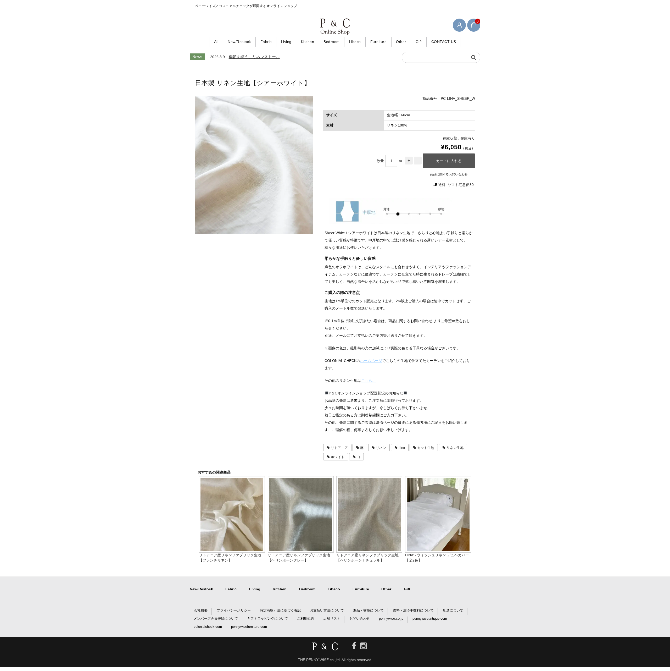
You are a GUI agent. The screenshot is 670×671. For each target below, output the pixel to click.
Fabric (266, 42)
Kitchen (307, 42)
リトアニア (339, 448)
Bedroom (331, 42)
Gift (419, 42)
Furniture (378, 42)
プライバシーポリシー (234, 610)
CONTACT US (443, 42)
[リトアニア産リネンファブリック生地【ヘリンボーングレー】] (301, 550)
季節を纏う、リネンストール (254, 56)
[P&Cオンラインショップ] (335, 26)
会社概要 (201, 610)
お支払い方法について (327, 610)
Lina (402, 448)
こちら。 (368, 380)
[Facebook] (354, 646)
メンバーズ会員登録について (216, 618)
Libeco (355, 42)
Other (401, 42)
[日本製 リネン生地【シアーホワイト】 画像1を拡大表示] (254, 165)
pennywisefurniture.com (249, 627)
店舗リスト (331, 618)
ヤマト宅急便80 (461, 185)
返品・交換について (368, 610)
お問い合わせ (359, 618)
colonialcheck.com (208, 627)
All (216, 42)
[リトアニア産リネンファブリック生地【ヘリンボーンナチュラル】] (369, 550)
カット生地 (425, 448)
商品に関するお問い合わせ (449, 174)
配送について (453, 610)
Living (286, 42)
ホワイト (337, 457)
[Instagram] (363, 646)
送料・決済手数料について (413, 610)
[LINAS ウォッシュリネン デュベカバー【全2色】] (438, 550)
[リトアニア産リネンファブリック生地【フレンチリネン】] (232, 550)
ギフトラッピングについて (267, 618)
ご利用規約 (305, 618)
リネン (381, 448)
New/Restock (239, 42)
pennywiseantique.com (429, 618)
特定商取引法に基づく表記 (280, 610)
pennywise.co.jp (391, 618)
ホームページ (371, 361)
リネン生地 (455, 448)
